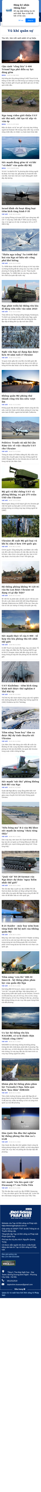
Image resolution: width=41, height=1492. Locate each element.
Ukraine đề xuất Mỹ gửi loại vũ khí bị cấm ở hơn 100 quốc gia (19, 542)
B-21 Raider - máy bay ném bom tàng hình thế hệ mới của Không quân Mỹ (20, 928)
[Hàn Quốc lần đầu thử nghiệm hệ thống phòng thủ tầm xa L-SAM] (20, 1118)
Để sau (21, 20)
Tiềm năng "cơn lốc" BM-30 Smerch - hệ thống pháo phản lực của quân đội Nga (18, 980)
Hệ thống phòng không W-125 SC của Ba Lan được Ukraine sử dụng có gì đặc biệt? (20, 589)
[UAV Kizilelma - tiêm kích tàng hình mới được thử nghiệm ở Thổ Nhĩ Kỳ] (20, 671)
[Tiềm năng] (20, 718)
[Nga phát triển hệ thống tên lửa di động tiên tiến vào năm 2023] (20, 291)
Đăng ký (30, 20)
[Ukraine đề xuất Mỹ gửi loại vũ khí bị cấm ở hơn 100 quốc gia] (20, 526)
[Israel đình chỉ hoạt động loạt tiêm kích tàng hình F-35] (20, 194)
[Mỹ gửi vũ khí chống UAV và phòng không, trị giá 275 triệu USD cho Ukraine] (20, 477)
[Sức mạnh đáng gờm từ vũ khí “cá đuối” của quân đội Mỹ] (20, 148)
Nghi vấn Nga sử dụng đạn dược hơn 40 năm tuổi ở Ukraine (20, 353)
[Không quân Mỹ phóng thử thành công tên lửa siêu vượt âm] (20, 381)
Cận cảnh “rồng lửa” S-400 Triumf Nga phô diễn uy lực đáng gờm (18, 69)
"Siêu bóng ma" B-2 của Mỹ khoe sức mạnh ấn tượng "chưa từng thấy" (20, 830)
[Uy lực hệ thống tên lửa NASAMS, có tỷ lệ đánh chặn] (20, 1018)
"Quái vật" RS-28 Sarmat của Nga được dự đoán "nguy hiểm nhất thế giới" (19, 879)
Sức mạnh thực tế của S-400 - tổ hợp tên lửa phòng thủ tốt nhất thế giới (20, 638)
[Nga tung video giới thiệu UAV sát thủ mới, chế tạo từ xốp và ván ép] (20, 101)
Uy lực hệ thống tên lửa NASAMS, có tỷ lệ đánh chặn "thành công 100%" (18, 1035)
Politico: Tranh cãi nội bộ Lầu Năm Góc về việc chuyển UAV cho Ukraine (19, 445)
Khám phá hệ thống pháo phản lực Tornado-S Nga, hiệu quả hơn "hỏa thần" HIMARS (19, 1086)
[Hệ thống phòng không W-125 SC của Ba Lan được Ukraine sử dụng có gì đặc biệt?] (20, 572)
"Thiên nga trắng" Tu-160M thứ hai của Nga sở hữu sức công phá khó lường (19, 257)
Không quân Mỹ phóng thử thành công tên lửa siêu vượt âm (18, 398)
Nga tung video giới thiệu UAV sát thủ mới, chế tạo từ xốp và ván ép (19, 118)
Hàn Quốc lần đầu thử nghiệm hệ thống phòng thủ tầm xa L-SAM (19, 1136)
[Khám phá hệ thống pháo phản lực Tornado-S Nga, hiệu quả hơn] (20, 1069)
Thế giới (5, 214)
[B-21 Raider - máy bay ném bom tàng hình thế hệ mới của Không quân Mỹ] (20, 911)
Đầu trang (19, 1289)
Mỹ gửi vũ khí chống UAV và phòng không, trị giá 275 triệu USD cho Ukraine (19, 494)
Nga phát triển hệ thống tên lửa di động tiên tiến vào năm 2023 (20, 307)
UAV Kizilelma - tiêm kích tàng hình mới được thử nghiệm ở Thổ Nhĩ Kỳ (19, 688)
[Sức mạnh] (20, 767)
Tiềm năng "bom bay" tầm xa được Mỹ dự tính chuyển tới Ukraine (18, 735)
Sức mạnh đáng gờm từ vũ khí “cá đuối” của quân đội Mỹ (19, 164)
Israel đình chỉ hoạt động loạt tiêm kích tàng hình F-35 (19, 210)
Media (4, 75)
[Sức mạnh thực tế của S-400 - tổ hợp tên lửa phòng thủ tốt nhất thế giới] (20, 621)
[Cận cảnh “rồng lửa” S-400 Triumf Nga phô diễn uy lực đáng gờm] (20, 52)
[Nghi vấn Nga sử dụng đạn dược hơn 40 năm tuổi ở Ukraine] (20, 337)
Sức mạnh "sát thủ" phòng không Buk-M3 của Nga (20, 783)
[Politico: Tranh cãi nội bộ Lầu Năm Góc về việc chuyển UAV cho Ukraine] (20, 428)
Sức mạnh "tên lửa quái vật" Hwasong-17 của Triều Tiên (18, 1183)
